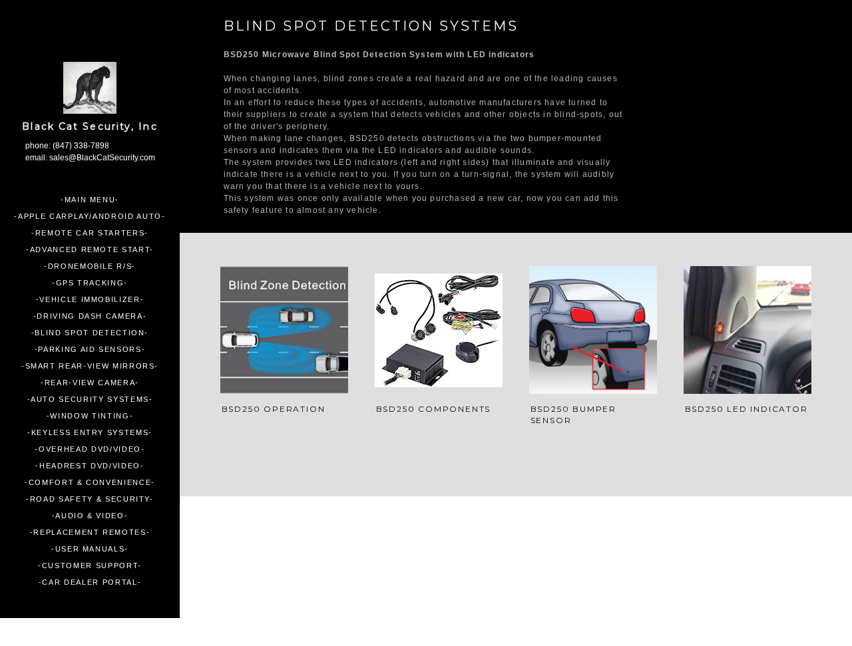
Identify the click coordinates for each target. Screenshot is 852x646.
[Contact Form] (470, 553)
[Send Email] (568, 553)
